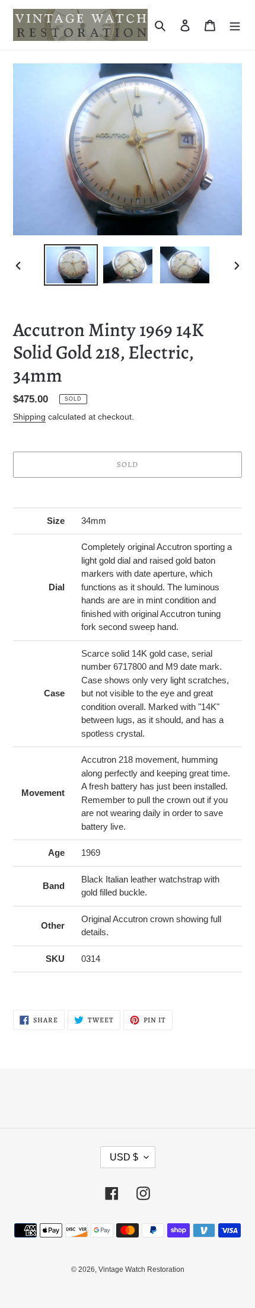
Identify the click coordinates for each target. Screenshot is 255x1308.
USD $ (124, 1157)
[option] (71, 265)
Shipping (29, 416)
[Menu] (234, 25)
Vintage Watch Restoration (141, 1269)
